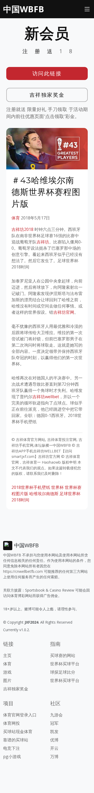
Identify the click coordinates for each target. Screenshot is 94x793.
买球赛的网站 (62, 655)
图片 (7, 680)
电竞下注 (11, 748)
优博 (54, 740)
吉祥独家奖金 (47, 94)
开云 (54, 748)
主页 (7, 655)
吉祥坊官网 (63, 312)
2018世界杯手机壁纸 (30, 487)
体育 (15, 218)
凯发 (54, 731)
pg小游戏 (12, 756)
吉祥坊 (43, 242)
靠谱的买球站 (15, 740)
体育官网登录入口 (20, 715)
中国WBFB (23, 9)
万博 (54, 756)
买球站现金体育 (17, 731)
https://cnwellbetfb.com (23, 571)
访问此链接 (47, 73)
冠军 (54, 723)
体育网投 (11, 723)
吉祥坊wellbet (45, 396)
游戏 (7, 672)
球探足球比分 (62, 672)
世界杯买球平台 (64, 664)
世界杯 (57, 487)
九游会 (56, 715)
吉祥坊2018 (22, 229)
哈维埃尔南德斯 (43, 493)
